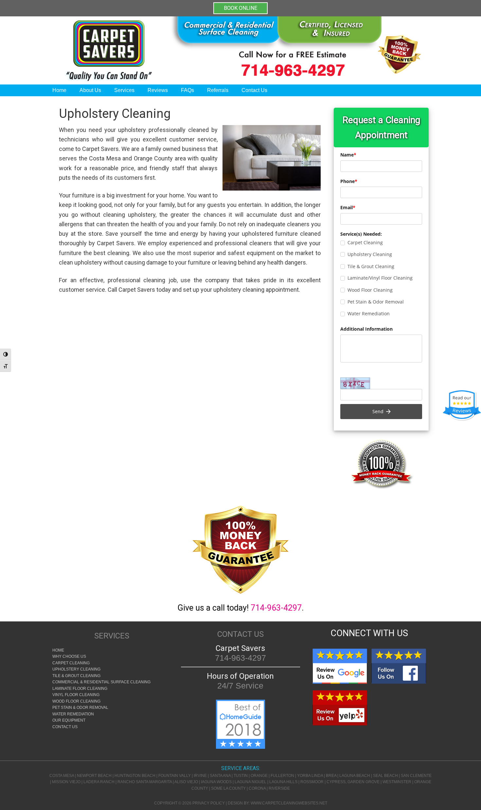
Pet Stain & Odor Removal (80, 707)
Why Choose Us (69, 656)
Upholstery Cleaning (76, 669)
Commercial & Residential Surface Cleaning (101, 682)
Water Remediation (73, 714)
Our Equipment (68, 720)
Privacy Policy (208, 803)
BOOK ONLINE (240, 8)
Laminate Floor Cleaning (79, 688)
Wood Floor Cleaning (76, 701)
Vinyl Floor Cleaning (75, 694)
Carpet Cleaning (71, 663)
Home (58, 650)
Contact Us (65, 727)
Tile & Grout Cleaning (76, 675)
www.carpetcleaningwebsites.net (289, 803)
